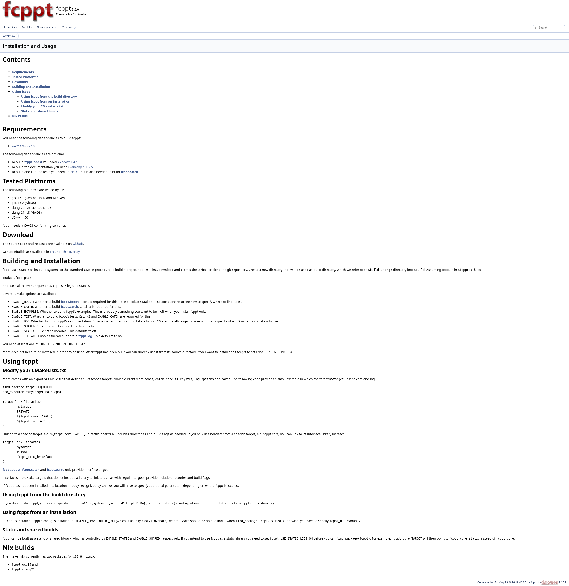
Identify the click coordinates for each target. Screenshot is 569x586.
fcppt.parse (55, 469)
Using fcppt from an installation (45, 101)
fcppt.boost (33, 162)
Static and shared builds (39, 111)
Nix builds (20, 116)
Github (78, 244)
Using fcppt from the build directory (49, 96)
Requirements (23, 72)
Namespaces (45, 27)
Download (20, 82)
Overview (9, 36)
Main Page (11, 27)
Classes (67, 27)
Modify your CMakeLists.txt (42, 106)
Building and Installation (31, 87)
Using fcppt (21, 91)
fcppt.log (85, 336)
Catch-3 (71, 172)
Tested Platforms (25, 77)
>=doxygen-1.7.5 (80, 167)
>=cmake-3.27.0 (23, 146)
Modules (27, 27)
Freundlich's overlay (65, 252)
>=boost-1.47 (67, 162)
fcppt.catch (129, 172)
